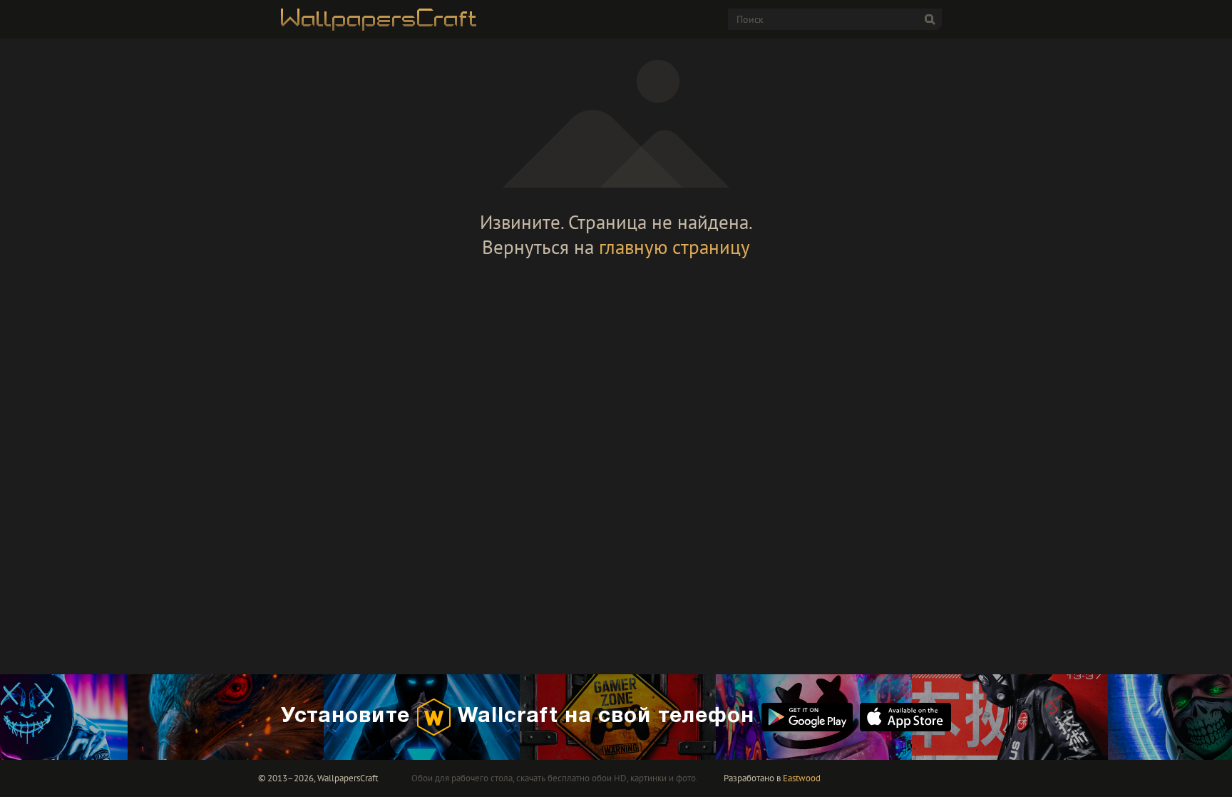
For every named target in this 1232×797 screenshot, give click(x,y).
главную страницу (674, 247)
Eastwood (802, 778)
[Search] (930, 19)
